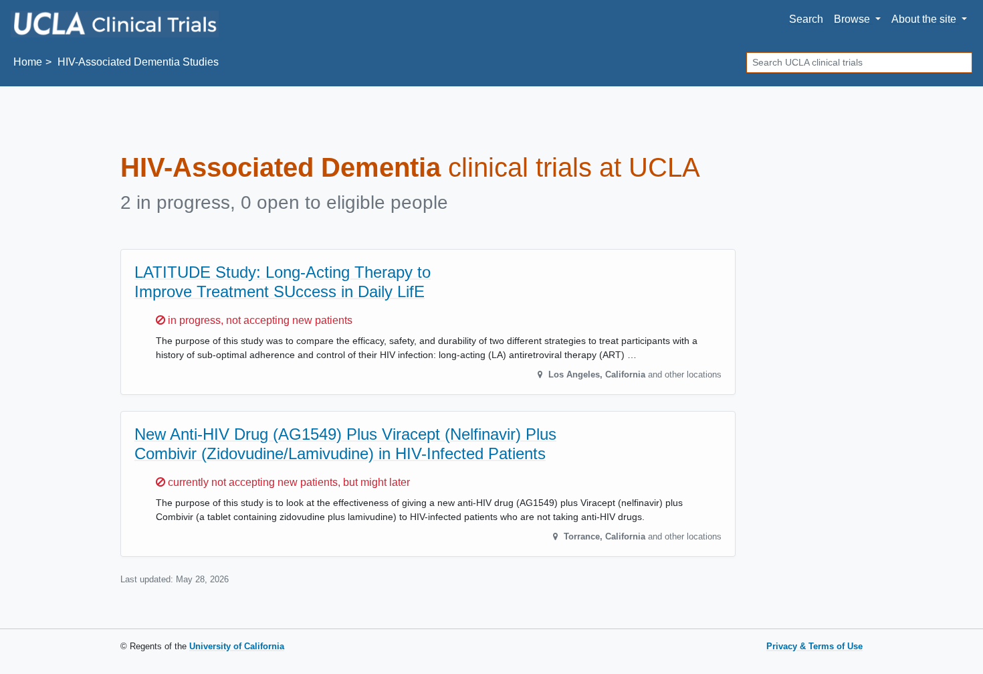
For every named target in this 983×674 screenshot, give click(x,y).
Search (806, 19)
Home (27, 62)
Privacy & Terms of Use (814, 646)
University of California (236, 646)
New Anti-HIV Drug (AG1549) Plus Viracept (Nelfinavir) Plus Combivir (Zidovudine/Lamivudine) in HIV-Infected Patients (345, 443)
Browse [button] (853, 19)
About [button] (923, 19)
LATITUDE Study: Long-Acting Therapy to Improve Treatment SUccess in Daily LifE (282, 282)
